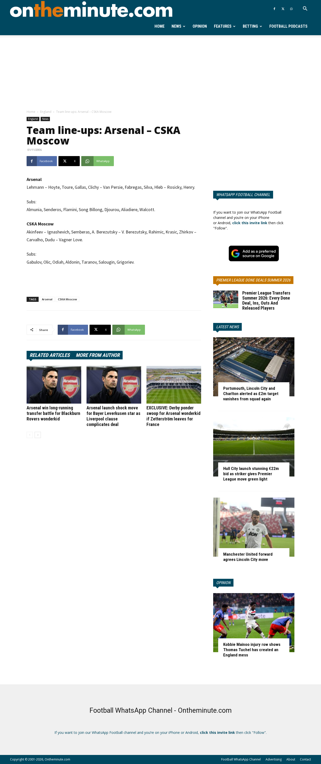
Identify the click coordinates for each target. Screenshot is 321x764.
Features (222, 26)
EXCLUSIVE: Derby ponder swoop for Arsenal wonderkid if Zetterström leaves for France (173, 416)
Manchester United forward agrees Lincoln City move (248, 557)
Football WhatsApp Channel (241, 759)
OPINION (223, 582)
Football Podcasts (288, 26)
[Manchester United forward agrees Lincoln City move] (253, 527)
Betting (250, 26)
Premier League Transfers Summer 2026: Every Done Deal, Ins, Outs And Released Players (266, 300)
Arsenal (47, 299)
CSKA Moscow (67, 299)
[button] (305, 9)
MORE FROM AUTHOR (98, 355)
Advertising (274, 759)
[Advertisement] (160, 72)
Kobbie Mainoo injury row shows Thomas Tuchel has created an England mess (251, 649)
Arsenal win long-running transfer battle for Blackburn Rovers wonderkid (53, 413)
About (290, 759)
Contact (305, 759)
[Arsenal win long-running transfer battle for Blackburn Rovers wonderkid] (54, 385)
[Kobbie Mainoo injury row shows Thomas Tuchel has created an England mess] (253, 622)
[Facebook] (274, 9)
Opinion (200, 26)
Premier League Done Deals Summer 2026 (253, 280)
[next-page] (38, 435)
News (176, 26)
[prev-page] (30, 435)
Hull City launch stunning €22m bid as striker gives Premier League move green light (251, 474)
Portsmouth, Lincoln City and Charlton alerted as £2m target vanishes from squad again (250, 393)
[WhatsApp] (291, 9)
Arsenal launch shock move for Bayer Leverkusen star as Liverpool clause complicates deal (113, 416)
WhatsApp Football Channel (243, 194)
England (45, 112)
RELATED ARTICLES (50, 355)
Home (159, 26)
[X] (283, 9)
